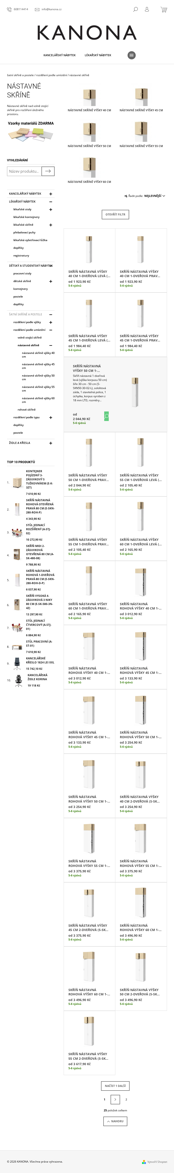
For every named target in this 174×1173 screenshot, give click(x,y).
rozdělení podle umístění (29, 330)
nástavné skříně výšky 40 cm (38, 354)
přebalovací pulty (24, 232)
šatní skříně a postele (25, 314)
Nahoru (117, 1121)
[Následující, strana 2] (115, 1099)
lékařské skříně (23, 225)
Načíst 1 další (115, 1086)
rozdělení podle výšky (27, 322)
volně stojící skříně (30, 337)
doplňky (18, 248)
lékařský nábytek (22, 201)
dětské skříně (22, 281)
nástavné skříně (28, 345)
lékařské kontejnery (26, 217)
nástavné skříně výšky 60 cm (38, 400)
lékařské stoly (22, 209)
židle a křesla (19, 443)
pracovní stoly (22, 273)
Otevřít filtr (115, 214)
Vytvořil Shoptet (157, 1162)
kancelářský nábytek (25, 194)
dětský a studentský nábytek (31, 266)
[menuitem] (59, 55)
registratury (21, 255)
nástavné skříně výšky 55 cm (38, 388)
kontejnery (20, 289)
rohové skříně (27, 409)
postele (18, 296)
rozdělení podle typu (26, 417)
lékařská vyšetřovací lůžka (30, 240)
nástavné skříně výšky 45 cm (38, 366)
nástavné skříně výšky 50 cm (38, 377)
